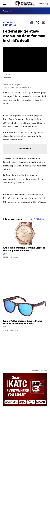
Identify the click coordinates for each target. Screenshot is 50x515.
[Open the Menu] (4, 4)
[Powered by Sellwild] (43, 371)
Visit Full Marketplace (38, 219)
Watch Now (42, 4)
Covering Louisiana (9, 23)
